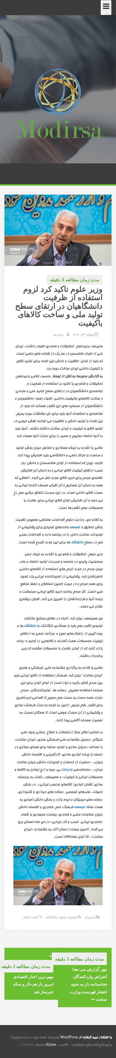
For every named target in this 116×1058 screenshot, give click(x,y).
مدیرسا (58, 335)
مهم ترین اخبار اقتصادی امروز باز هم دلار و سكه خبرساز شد (33, 984)
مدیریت (89, 918)
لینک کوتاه (31, 918)
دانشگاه (77, 543)
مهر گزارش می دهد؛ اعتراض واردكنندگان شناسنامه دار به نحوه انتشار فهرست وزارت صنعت (88, 984)
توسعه (74, 528)
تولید (62, 918)
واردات (66, 770)
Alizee (51, 1045)
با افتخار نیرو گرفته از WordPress (86, 1038)
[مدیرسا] (58, 105)
